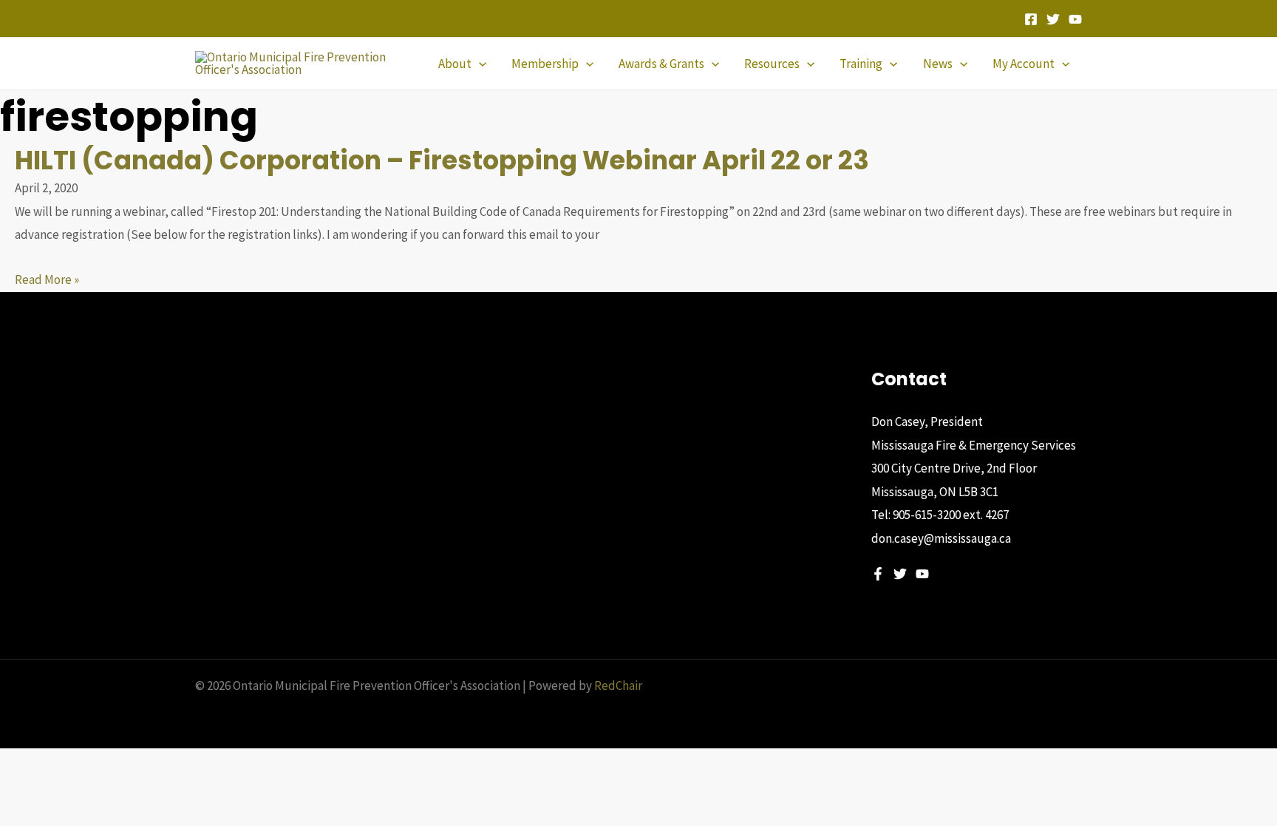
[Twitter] (1053, 19)
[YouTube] (1075, 19)
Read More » (47, 279)
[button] (478, 63)
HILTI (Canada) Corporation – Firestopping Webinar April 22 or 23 (442, 160)
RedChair (618, 685)
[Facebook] (1031, 19)
